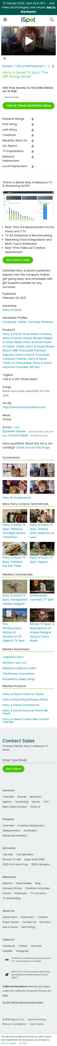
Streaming (21, 802)
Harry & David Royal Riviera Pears (25, 699)
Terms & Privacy (37, 1019)
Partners (45, 922)
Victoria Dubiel (18, 435)
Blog (37, 883)
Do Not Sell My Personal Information (23, 1002)
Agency (7, 802)
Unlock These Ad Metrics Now (28, 105)
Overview (8, 796)
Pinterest (47, 322)
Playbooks (20, 893)
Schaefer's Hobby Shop (19, 679)
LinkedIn (8, 951)
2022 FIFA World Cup (15, 864)
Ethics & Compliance (14, 1024)
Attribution (30, 830)
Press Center (11, 922)
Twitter (22, 322)
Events (7, 893)
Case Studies (24, 883)
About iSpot (10, 917)
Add (17, 427)
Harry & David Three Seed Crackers (27, 334)
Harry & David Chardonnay (21, 705)
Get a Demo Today (18, 260)
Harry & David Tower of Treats (23, 694)
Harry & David (12, 310)
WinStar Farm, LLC (15, 663)
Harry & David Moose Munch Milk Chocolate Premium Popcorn (28, 351)
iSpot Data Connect (15, 807)
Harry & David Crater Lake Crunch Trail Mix (26, 720)
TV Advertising (11, 898)
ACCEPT (23, 1043)
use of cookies (8, 1043)
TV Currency (38, 893)
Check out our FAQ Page (32, 447)
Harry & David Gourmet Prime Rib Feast (25, 712)
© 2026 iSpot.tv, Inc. (14, 1019)
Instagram (22, 951)
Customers (27, 917)
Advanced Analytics (15, 835)
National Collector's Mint (19, 668)
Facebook (9, 322)
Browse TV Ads (12, 859)
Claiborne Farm (13, 657)
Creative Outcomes (37, 888)
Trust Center (36, 1024)
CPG (46, 802)
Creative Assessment (31, 825)
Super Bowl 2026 (34, 859)
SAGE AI (35, 807)
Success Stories (12, 888)
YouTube (34, 322)
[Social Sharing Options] (4, 58)
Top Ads (8, 854)
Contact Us (29, 922)
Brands (22, 796)
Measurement (11, 830)
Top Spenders (24, 854)
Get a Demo (10, 927)
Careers (43, 917)
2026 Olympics (40, 864)
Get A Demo (13, 769)
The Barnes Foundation (19, 674)
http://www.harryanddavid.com (24, 407)
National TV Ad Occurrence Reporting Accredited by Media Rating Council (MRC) (30, 974)
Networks (35, 796)
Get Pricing (28, 927)
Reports (8, 883)
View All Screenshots (17, 498)
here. (5, 995)
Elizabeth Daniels (14, 431)
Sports (36, 802)
